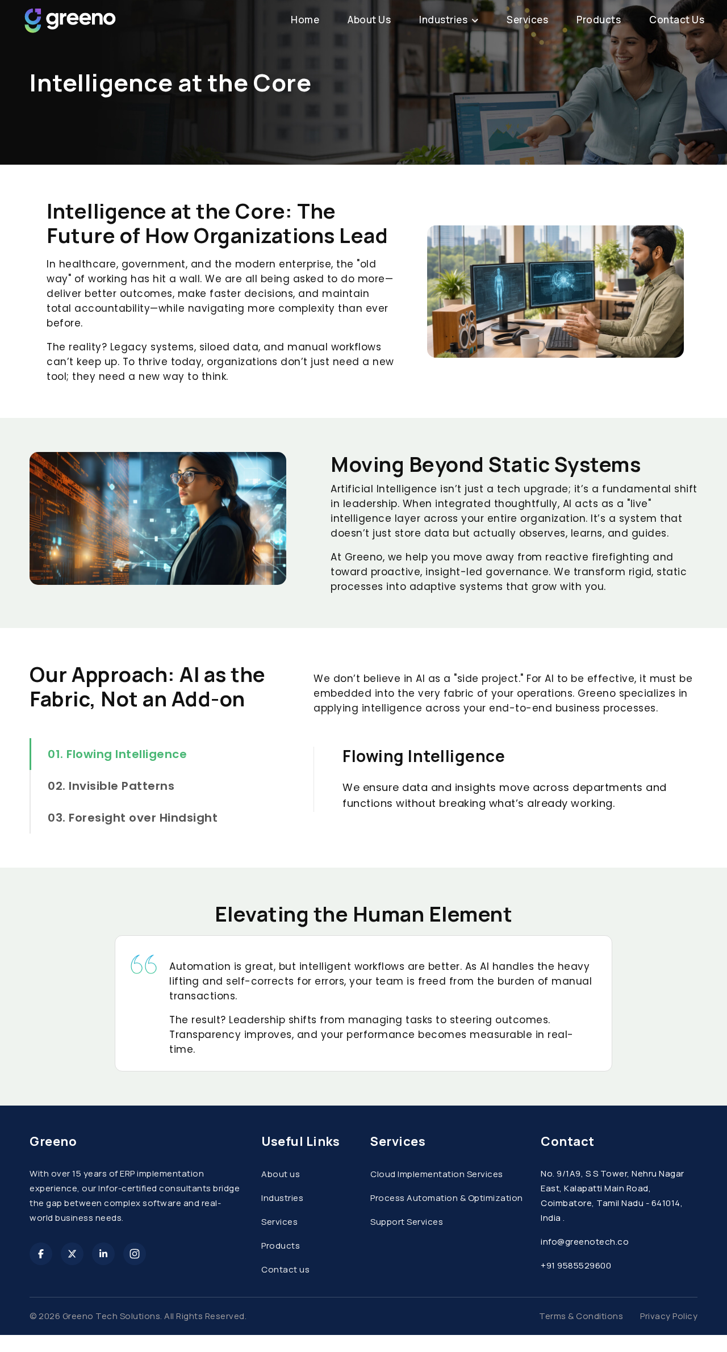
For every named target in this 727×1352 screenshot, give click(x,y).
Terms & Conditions (581, 1316)
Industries (282, 1198)
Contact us (285, 1269)
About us (280, 1174)
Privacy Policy (668, 1316)
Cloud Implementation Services (436, 1174)
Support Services (406, 1222)
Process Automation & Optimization (446, 1198)
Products (280, 1245)
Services (279, 1222)
